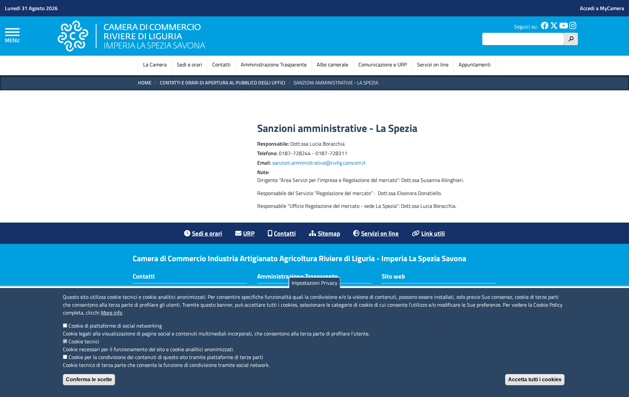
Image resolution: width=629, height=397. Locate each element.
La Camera (155, 64)
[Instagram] (572, 26)
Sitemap (329, 233)
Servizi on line (432, 64)
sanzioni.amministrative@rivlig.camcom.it (319, 163)
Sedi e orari (189, 64)
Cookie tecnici (83, 341)
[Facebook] (545, 26)
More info (111, 312)
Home (144, 82)
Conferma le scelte (89, 379)
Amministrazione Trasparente (274, 64)
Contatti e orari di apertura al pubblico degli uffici (222, 82)
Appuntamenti (475, 64)
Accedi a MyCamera (602, 8)
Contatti (221, 64)
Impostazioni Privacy (314, 283)
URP (249, 233)
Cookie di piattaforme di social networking (115, 326)
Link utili (433, 233)
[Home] (131, 36)
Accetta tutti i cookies (535, 379)
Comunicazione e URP (382, 64)
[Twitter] (554, 26)
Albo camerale (332, 64)
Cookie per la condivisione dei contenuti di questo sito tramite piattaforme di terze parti (165, 357)
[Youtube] (563, 26)
